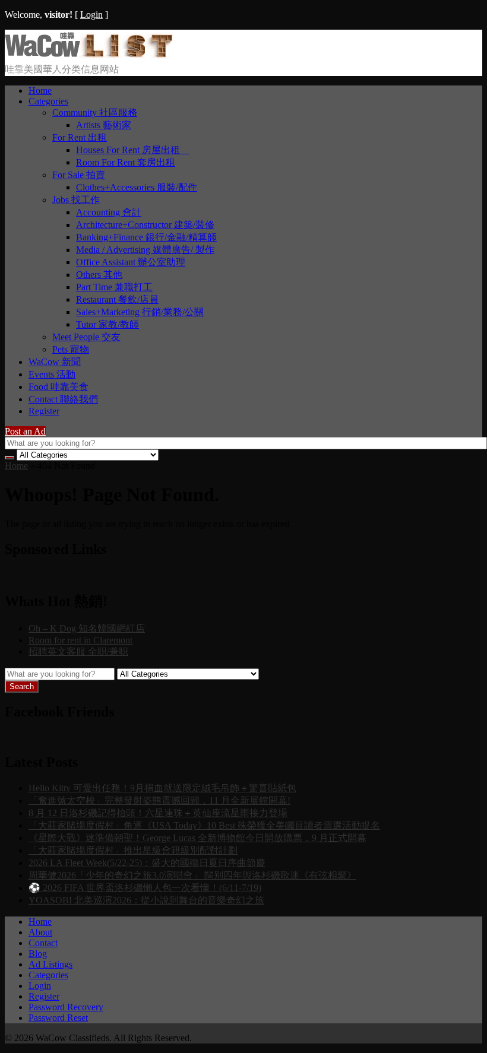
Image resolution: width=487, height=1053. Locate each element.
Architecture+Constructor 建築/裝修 (145, 225)
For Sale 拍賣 (78, 175)
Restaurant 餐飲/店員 (117, 299)
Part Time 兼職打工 (114, 287)
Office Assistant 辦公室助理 (130, 262)
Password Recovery (66, 1007)
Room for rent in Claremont (80, 640)
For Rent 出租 (79, 137)
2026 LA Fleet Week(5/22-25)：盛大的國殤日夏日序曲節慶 (147, 863)
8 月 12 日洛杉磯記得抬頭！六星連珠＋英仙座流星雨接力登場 (158, 813)
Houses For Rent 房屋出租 (132, 150)
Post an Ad (25, 431)
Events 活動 (52, 374)
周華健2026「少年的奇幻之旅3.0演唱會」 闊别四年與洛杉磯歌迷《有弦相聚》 (192, 875)
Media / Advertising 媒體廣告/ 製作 (145, 250)
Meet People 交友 (86, 337)
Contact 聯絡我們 (63, 399)
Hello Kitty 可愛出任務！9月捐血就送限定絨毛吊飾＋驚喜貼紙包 (162, 788)
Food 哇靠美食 (58, 387)
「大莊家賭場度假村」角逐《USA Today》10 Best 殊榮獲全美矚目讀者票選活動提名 (204, 825)
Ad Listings (50, 964)
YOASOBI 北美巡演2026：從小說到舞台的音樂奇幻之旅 (146, 900)
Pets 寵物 (70, 349)
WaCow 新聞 (55, 362)
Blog (38, 954)
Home (40, 90)
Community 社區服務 (94, 112)
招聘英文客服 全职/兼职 (78, 651)
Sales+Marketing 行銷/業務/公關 (140, 312)
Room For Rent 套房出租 (125, 162)
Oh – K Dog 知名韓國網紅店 (87, 628)
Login (91, 14)
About (40, 932)
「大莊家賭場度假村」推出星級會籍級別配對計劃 (133, 850)
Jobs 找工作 (76, 200)
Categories (48, 101)
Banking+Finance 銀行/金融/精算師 (146, 237)
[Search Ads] (9, 457)
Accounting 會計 (108, 212)
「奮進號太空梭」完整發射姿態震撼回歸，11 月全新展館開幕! (159, 800)
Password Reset (58, 1018)
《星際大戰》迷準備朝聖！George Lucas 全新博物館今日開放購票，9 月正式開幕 (197, 838)
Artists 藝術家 (103, 125)
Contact (43, 943)
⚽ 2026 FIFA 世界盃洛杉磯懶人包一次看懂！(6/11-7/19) (145, 888)
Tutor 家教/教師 (107, 324)
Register (44, 411)
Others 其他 (99, 274)
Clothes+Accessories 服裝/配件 (136, 187)
